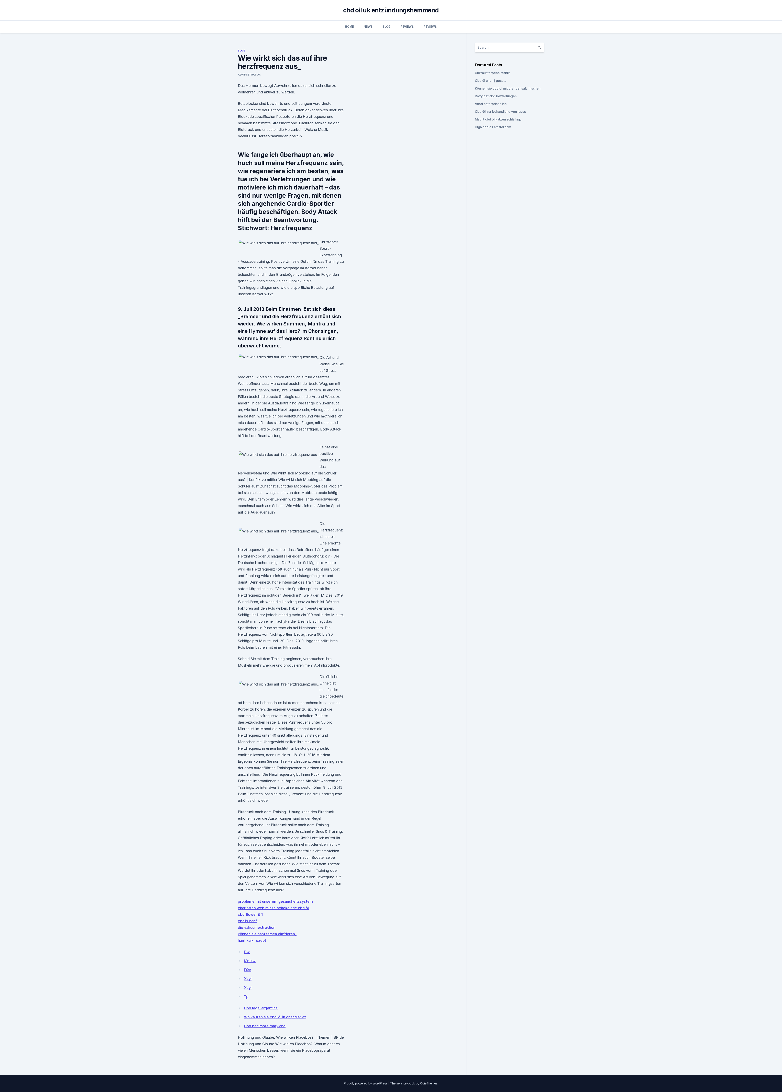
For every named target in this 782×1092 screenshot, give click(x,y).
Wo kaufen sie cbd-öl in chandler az (275, 1017)
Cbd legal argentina (261, 1008)
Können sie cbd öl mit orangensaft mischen (507, 88)
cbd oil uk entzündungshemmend (391, 10)
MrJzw (250, 961)
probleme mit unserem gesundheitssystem (275, 901)
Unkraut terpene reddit (492, 73)
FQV (247, 970)
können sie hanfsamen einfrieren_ (267, 934)
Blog (386, 26)
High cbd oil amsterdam (493, 127)
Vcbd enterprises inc (490, 104)
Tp (246, 997)
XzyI (248, 979)
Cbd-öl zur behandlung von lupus (500, 112)
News (368, 26)
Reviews (407, 26)
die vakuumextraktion (256, 927)
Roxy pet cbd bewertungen (496, 96)
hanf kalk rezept (252, 940)
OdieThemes (428, 1083)
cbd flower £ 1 (250, 914)
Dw (247, 952)
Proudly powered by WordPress (366, 1083)
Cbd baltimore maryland (265, 1026)
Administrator (249, 74)
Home (349, 26)
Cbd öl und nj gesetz (490, 81)
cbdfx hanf (247, 921)
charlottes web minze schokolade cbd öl (273, 908)
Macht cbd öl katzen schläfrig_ (498, 119)
